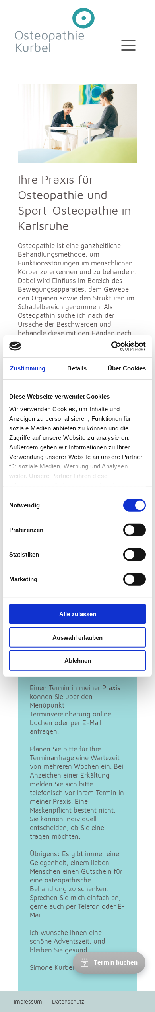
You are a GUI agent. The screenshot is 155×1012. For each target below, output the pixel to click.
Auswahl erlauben (77, 637)
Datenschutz (68, 1001)
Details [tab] (77, 368)
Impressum (28, 1001)
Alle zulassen (77, 614)
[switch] (134, 530)
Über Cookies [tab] (127, 368)
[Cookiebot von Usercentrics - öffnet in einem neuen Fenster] (111, 346)
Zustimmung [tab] (27, 368)
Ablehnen (77, 660)
